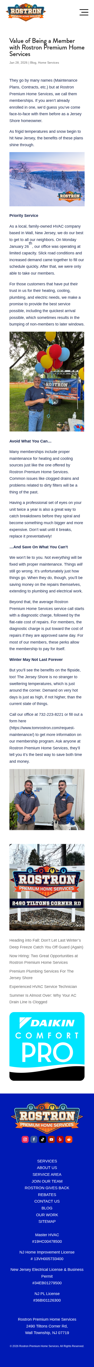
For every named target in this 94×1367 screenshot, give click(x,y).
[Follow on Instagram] (25, 1139)
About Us (47, 1168)
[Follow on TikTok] (42, 1139)
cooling (63, 290)
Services (47, 1161)
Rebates (47, 1195)
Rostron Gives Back (47, 1188)
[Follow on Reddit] (68, 1139)
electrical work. (70, 591)
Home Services (48, 62)
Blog (33, 62)
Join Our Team (47, 1181)
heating (48, 290)
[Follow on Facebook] (33, 1139)
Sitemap (47, 1221)
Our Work (47, 1215)
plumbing (40, 591)
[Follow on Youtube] (51, 1139)
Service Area (47, 1174)
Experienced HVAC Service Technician (43, 986)
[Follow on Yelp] (60, 1139)
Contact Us (47, 1201)
